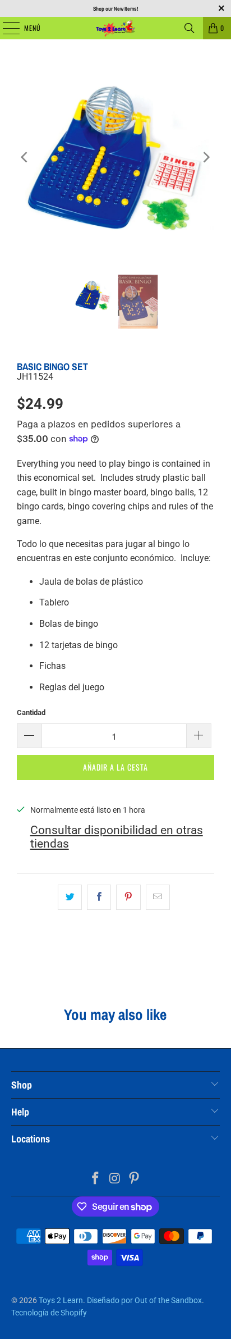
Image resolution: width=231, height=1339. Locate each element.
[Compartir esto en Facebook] (99, 897)
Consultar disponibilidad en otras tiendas (116, 836)
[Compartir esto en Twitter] (70, 897)
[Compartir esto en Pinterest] (128, 897)
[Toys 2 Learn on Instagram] (115, 1179)
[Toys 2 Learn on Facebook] (95, 1179)
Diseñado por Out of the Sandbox (144, 1300)
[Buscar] (189, 28)
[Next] (206, 157)
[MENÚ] (5, 28)
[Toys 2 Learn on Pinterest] (134, 1179)
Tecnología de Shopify (49, 1312)
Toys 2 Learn (61, 1300)
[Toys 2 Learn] (115, 28)
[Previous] (25, 157)
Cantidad (31, 712)
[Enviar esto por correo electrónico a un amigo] (158, 897)
